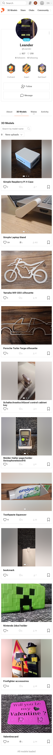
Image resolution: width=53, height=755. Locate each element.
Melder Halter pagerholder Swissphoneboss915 (17, 459)
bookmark (8, 570)
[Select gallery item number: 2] (26, 176)
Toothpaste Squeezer (14, 514)
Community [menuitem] (43, 10)
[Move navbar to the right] (50, 10)
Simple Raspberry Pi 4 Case (18, 181)
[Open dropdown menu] (49, 32)
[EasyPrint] (30, 3)
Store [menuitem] (23, 10)
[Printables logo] (2, 10)
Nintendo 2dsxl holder (15, 625)
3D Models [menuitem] (12, 10)
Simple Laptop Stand (14, 237)
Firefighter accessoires (16, 681)
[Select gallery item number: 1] (24, 176)
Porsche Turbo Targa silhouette (20, 348)
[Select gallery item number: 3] (28, 176)
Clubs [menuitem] (31, 10)
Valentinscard (10, 736)
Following (32, 57)
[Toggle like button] (5, 187)
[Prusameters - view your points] (35, 3)
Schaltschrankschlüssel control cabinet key (25, 403)
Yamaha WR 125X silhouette (18, 292)
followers (20, 57)
